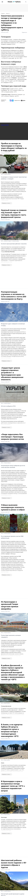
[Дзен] (23, 100)
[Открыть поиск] (26, 2)
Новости (8, 13)
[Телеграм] (13, 100)
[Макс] (10, 100)
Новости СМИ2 (5, 125)
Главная (3, 13)
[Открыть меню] (2, 2)
